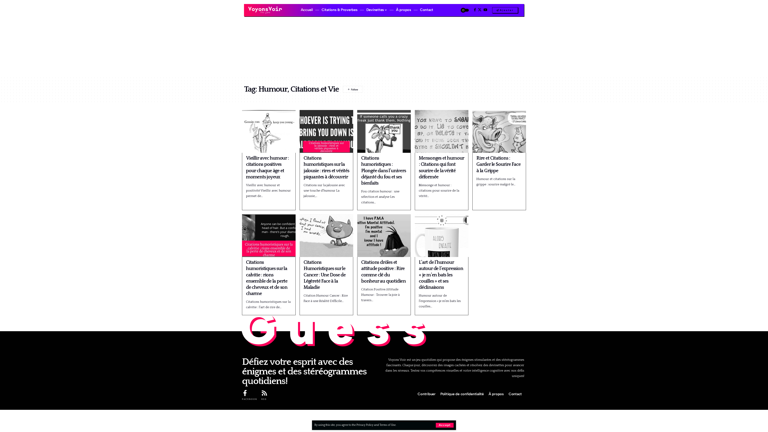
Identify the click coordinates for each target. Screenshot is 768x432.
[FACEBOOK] (245, 393)
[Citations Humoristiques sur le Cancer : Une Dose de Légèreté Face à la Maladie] (326, 235)
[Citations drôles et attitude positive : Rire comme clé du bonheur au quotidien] (384, 235)
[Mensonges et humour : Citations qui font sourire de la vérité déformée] (441, 131)
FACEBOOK (249, 399)
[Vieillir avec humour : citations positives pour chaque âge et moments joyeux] (269, 131)
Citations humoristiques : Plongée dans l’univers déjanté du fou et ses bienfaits (383, 171)
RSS (264, 399)
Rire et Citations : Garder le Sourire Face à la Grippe (498, 164)
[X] (479, 10)
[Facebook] (475, 10)
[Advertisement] (384, 46)
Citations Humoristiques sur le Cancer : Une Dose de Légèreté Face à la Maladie (325, 275)
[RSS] (264, 393)
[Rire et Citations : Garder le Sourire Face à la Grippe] (499, 131)
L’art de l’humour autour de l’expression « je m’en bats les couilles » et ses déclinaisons (441, 275)
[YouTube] (485, 10)
